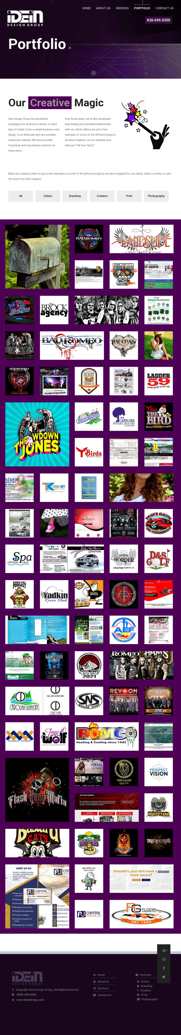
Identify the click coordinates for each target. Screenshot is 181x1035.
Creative (145, 990)
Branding (146, 986)
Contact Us (165, 8)
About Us (103, 981)
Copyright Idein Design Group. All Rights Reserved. (47, 989)
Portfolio (142, 8)
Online (145, 981)
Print (144, 994)
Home (87, 8)
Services (122, 8)
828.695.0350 (158, 20)
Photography (150, 999)
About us (103, 8)
